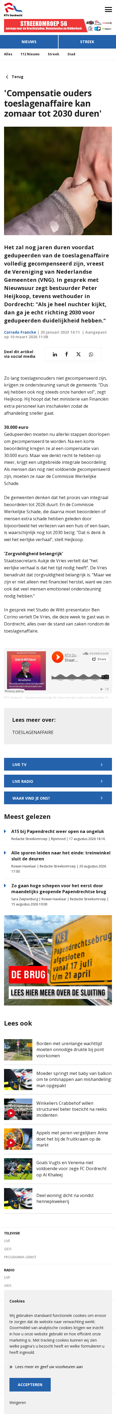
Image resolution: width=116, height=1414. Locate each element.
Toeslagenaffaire (32, 732)
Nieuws (29, 41)
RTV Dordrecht (13, 697)
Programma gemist (20, 1257)
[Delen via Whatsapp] (91, 354)
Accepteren (30, 1384)
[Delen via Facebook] (66, 354)
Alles (8, 54)
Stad (71, 54)
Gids (7, 1249)
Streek (87, 41)
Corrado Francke (20, 332)
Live (7, 1241)
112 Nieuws (30, 54)
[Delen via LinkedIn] (55, 354)
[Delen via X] (78, 354)
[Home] (29, 9)
